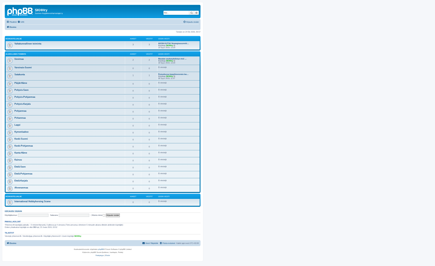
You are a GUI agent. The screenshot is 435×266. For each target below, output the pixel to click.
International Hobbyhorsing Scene (32, 201)
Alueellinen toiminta (16, 54)
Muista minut (97, 215)
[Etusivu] (20, 11)
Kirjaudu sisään (13, 211)
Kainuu (18, 159)
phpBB (101, 249)
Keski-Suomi (21, 139)
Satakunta (19, 74)
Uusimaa (19, 59)
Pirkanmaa (20, 118)
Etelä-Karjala (21, 180)
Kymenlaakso (21, 132)
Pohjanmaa (20, 111)
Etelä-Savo (20, 166)
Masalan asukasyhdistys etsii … (172, 59)
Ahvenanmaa (21, 187)
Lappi (17, 125)
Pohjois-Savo (21, 90)
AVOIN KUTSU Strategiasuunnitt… (173, 43)
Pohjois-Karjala (22, 104)
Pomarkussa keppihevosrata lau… (173, 74)
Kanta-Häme (20, 152)
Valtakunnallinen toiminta (27, 43)
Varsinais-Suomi (23, 67)
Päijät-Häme (20, 83)
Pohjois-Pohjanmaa (24, 97)
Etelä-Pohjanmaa (23, 173)
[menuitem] (21, 22)
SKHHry (169, 45)
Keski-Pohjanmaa (23, 145)
